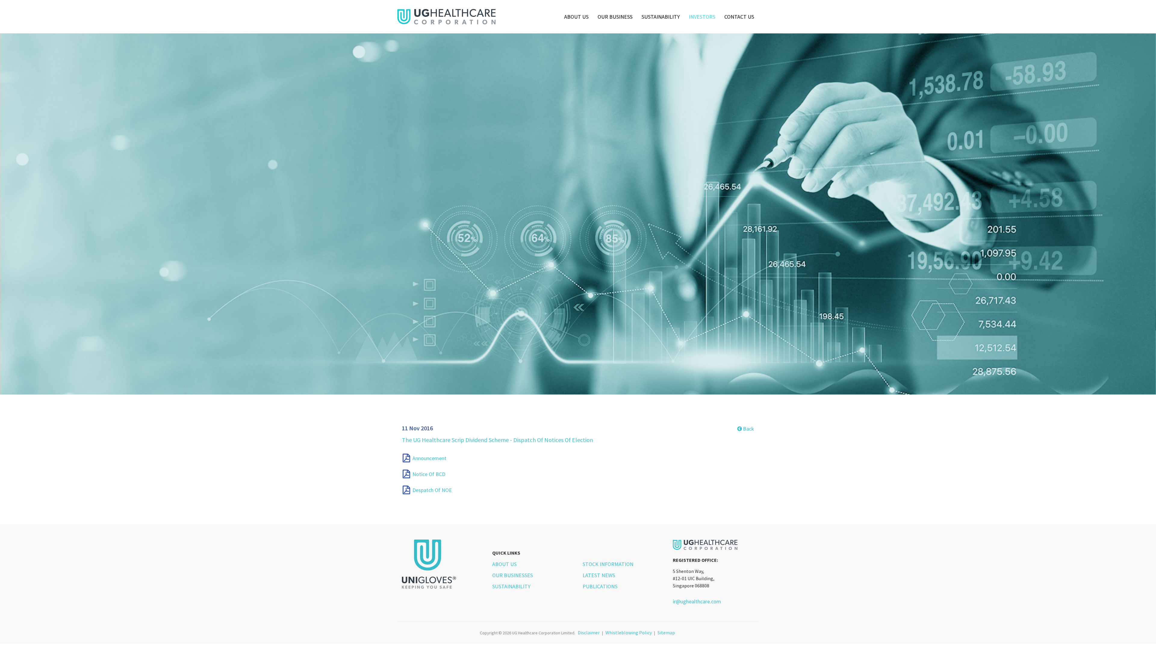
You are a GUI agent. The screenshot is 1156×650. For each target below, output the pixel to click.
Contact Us (739, 16)
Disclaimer (589, 633)
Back (748, 428)
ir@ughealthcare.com (697, 601)
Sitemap (666, 633)
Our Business (615, 16)
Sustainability (661, 16)
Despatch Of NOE (432, 490)
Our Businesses (512, 575)
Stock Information (608, 564)
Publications (600, 586)
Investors (702, 16)
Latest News (599, 575)
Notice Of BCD (428, 474)
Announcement (429, 458)
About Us (576, 16)
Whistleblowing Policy (628, 633)
